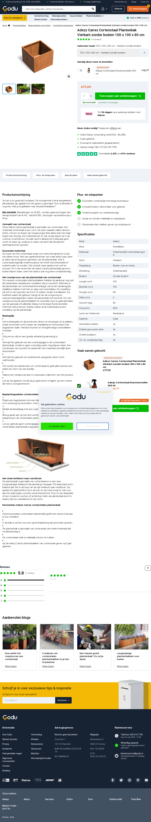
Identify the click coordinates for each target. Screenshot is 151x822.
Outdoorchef (115, 799)
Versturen (62, 700)
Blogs (134, 2)
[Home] (9, 25)
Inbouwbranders (59, 19)
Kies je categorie (13, 18)
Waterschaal (40, 19)
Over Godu (7, 734)
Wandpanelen (59, 16)
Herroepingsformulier (41, 758)
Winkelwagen (141, 8)
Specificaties (71, 175)
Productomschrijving (16, 175)
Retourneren (37, 744)
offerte (113, 128)
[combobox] (56, 9)
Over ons (145, 2)
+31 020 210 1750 (108, 147)
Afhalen (35, 739)
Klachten (35, 753)
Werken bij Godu (9, 739)
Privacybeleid (103, 392)
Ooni (90, 799)
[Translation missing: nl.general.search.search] (93, 9)
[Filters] (148, 568)
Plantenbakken (94, 16)
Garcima (49, 799)
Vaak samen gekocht (97, 175)
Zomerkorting (41, 16)
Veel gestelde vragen (12, 753)
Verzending (36, 734)
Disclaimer (7, 749)
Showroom (36, 749)
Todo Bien (136, 799)
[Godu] (10, 9)
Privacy (5, 744)
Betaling (6, 770)
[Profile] (103, 9)
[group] (19, 647)
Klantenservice (121, 2)
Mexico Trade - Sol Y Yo (9, 807)
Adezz (27, 799)
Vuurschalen (76, 16)
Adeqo (5, 799)
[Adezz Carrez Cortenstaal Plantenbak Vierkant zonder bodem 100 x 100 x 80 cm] (38, 54)
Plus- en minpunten (45, 175)
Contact (6, 766)
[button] (84, 39)
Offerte (118, 9)
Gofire (70, 799)
